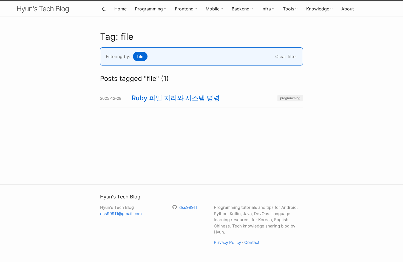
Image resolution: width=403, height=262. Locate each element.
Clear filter (286, 56)
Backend (240, 9)
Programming (149, 9)
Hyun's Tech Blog (42, 8)
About (347, 9)
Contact (251, 242)
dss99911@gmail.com (121, 213)
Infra (266, 9)
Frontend (184, 9)
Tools (288, 9)
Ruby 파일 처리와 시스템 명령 (176, 98)
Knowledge (317, 9)
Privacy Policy (227, 242)
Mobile (213, 9)
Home (120, 9)
